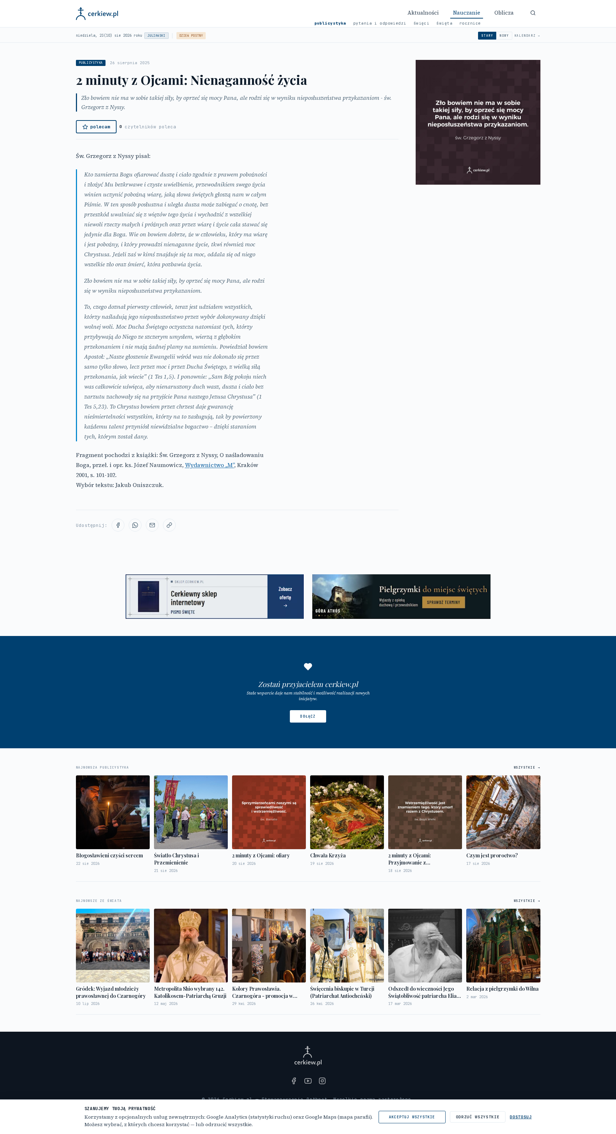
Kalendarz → (527, 35)
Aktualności (423, 12)
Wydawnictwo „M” (209, 465)
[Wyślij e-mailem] (152, 525)
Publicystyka (330, 23)
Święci (422, 23)
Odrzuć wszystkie (478, 1116)
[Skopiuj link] (169, 525)
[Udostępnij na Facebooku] (118, 525)
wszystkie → (527, 767)
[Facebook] (293, 1080)
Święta (444, 23)
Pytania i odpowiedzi (379, 23)
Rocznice (470, 23)
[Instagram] (322, 1080)
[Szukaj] (532, 13)
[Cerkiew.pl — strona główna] (97, 13)
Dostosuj (521, 1116)
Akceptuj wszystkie (412, 1117)
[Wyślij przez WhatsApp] (135, 525)
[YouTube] (308, 1080)
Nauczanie (466, 12)
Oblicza (504, 12)
